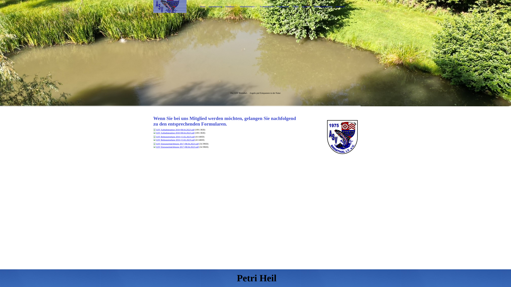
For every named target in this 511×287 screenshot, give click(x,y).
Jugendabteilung (215, 6)
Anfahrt (295, 6)
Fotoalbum (229, 6)
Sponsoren (306, 6)
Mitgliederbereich (247, 6)
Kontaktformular (267, 6)
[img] (170, 6)
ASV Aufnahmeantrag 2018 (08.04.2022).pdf (175, 130)
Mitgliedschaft (283, 6)
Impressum (340, 6)
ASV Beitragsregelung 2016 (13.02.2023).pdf (175, 137)
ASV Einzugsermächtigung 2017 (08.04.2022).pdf (177, 144)
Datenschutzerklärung (323, 6)
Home (202, 6)
